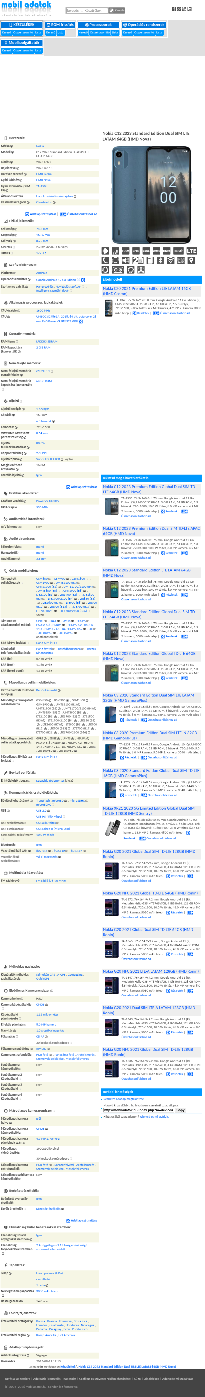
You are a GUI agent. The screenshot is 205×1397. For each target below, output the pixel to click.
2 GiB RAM (43, 347)
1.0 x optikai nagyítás (50, 1030)
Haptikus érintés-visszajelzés (54, 196)
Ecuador (41, 1325)
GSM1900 (43, 582)
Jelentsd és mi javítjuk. (154, 1116)
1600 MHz (43, 310)
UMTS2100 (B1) (66, 582)
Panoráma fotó (64, 1054)
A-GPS (61, 974)
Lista (38, 32)
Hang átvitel (44, 649)
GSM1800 (78, 578)
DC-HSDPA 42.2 (72, 629)
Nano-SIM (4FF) (46, 643)
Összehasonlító (23, 32)
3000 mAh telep (47, 1291)
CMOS (40, 1004)
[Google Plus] (179, 8)
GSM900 (60, 578)
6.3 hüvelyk (44, 421)
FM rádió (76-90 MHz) (51, 880)
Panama (41, 1329)
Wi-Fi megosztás (47, 857)
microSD (58, 800)
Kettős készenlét (46, 690)
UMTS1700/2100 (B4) (78, 586)
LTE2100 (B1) (45, 594)
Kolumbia (65, 1321)
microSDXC (43, 804)
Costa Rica (80, 1321)
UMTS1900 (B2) (46, 586)
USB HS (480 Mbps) (49, 817)
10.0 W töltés (45, 835)
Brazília (52, 1321)
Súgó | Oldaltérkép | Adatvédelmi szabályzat (163, 1379)
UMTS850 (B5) (47, 590)
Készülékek (25, 25)
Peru (67, 1329)
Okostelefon (44, 202)
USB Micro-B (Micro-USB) (53, 829)
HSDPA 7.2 (75, 625)
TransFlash (43, 800)
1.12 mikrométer (47, 1014)
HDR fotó (42, 1054)
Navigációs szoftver (68, 286)
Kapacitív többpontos (50, 780)
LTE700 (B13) (58, 607)
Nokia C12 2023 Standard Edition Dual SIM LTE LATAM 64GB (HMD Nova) (127, 1367)
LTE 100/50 (45, 633)
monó (40, 546)
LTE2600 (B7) (51, 602)
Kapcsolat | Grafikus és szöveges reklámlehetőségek (97, 1379)
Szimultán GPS (45, 974)
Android (41, 273)
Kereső (7, 32)
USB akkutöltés (46, 823)
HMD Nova (43, 180)
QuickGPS (42, 978)
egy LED (41, 1048)
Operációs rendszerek (147, 25)
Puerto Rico (80, 1329)
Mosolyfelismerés (77, 1058)
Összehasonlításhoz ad (82, 214)
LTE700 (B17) (81, 607)
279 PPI (41, 453)
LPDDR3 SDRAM (47, 341)
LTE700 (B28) (45, 611)
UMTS (66, 621)
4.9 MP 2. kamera (48, 1138)
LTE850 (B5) (87, 598)
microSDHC (77, 800)
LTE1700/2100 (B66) (73, 611)
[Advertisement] (102, 93)
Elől (38, 1118)
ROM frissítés (62, 25)
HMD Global (44, 174)
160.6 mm (43, 235)
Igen (39, 475)
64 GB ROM (44, 381)
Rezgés (91, 649)
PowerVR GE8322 (48, 501)
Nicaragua (87, 1325)
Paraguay (55, 1329)
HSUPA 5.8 (43, 625)
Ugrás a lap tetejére (17, 1379)
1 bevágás (42, 409)
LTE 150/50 (66, 633)
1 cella (40, 1285)
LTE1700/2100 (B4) (61, 598)
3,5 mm (41, 558)
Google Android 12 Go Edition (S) (58, 280)
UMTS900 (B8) (72, 590)
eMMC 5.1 (43, 371)
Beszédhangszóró (69, 649)
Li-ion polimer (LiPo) (49, 1273)
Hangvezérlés (45, 286)
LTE (91, 629)
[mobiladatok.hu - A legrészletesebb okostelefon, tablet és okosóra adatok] (26, 8)
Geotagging (75, 974)
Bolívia (40, 1321)
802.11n (76, 851)
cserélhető (43, 1279)
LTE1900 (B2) (68, 594)
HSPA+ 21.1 (52, 629)
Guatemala (57, 1325)
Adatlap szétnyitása (43, 214)
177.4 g (41, 253)
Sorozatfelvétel (64, 1165)
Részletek (143, 313)
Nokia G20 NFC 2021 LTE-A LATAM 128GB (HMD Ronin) (151, 971)
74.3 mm (42, 229)
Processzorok (101, 25)
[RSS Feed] (185, 8)
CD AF (40, 1037)
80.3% (40, 443)
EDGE (53, 621)
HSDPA (57, 625)
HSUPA (81, 621)
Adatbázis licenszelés (46, 1379)
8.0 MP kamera (46, 1024)
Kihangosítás (44, 653)
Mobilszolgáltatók (24, 43)
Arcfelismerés (85, 1054)
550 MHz (42, 507)
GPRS (39, 621)
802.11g (59, 851)
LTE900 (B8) (74, 602)
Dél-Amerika (66, 1335)
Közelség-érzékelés (48, 1209)
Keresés (119, 10)
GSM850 (42, 578)
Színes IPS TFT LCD (48, 459)
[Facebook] (174, 8)
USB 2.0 (41, 810)
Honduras (72, 1325)
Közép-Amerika (46, 1335)
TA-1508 (42, 186)
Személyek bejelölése (50, 1058)
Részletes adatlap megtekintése (124, 1099)
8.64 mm (42, 433)
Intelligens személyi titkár (52, 290)
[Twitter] (190, 8)
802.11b (42, 851)
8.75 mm (42, 241)
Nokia (40, 146)
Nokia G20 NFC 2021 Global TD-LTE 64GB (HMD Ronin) (150, 893)
